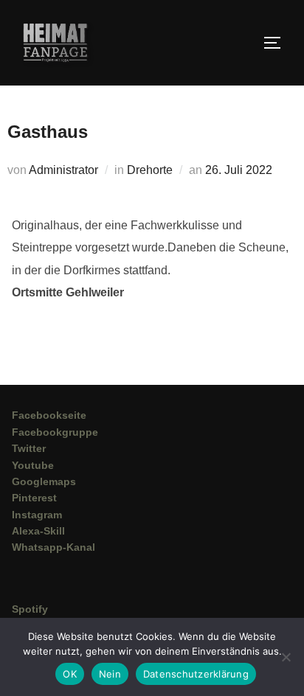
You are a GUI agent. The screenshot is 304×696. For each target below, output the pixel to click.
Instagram (37, 515)
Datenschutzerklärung (196, 674)
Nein (110, 674)
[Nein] (285, 657)
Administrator (63, 170)
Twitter (29, 448)
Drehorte (150, 170)
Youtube (33, 465)
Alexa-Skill (38, 531)
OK (70, 674)
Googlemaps (44, 481)
